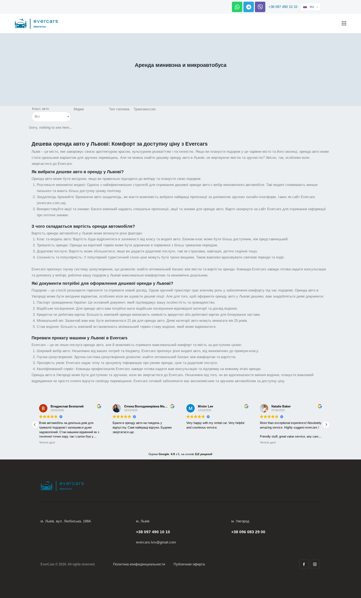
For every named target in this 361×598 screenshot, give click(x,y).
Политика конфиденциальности (139, 564)
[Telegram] (248, 7)
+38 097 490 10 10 (282, 7)
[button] (326, 424)
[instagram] (314, 564)
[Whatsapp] (237, 7)
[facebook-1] (304, 564)
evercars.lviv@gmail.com (156, 542)
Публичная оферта (189, 564)
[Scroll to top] (350, 572)
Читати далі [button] (197, 442)
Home (164, 73)
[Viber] (260, 7)
